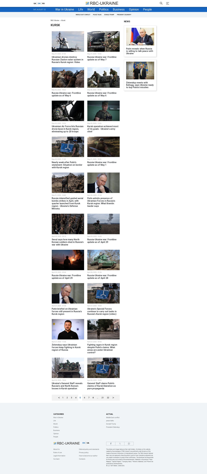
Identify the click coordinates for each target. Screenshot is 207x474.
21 (103, 397)
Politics (104, 9)
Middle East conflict (83, 14)
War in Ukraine (64, 9)
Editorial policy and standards (89, 449)
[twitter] (119, 443)
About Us (56, 449)
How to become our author (88, 456)
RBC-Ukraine (55, 20)
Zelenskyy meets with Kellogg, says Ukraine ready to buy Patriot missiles (140, 85)
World (91, 9)
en (39, 3)
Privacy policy (84, 452)
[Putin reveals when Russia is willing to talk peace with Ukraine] (140, 37)
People (147, 9)
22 (108, 397)
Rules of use (57, 452)
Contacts (82, 459)
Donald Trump (109, 14)
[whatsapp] (128, 443)
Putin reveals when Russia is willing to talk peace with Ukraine (139, 51)
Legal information (59, 456)
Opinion (134, 9)
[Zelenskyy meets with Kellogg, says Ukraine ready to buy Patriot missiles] (140, 71)
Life (80, 9)
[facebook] (110, 443)
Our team (56, 459)
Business (119, 9)
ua (35, 3)
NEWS (127, 21)
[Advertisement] (140, 128)
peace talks (97, 14)
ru (43, 3)
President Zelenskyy (124, 14)
